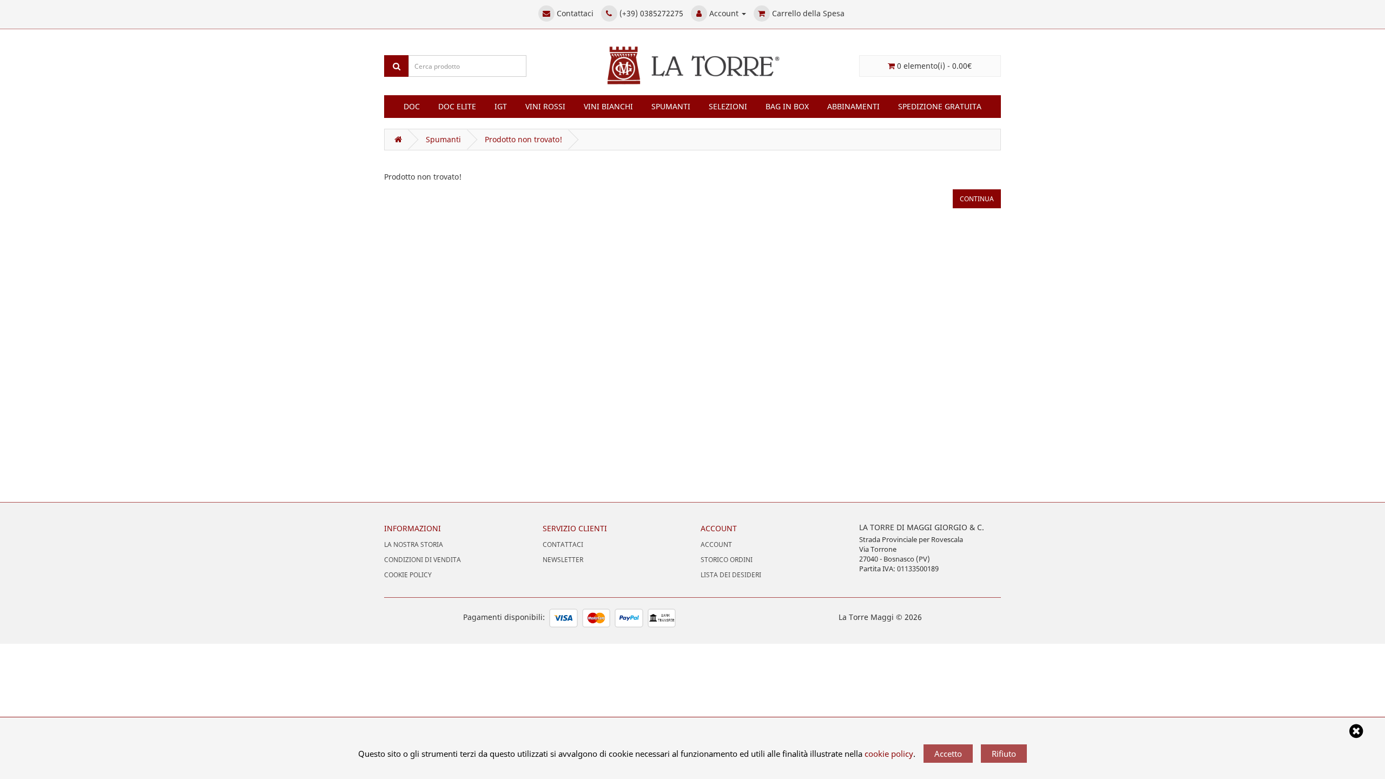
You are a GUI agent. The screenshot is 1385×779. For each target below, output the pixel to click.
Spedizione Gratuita (939, 106)
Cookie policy (408, 574)
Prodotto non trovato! (523, 139)
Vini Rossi (545, 106)
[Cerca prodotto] (396, 66)
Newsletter (563, 559)
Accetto (948, 753)
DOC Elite (457, 106)
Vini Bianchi (608, 106)
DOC (412, 106)
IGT (500, 106)
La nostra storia (413, 544)
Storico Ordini (727, 559)
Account (716, 544)
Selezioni (728, 106)
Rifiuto (1004, 753)
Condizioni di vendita (422, 559)
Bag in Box (787, 106)
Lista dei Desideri (731, 574)
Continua (977, 198)
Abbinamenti (853, 106)
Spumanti (670, 106)
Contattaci (563, 544)
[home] (396, 139)
